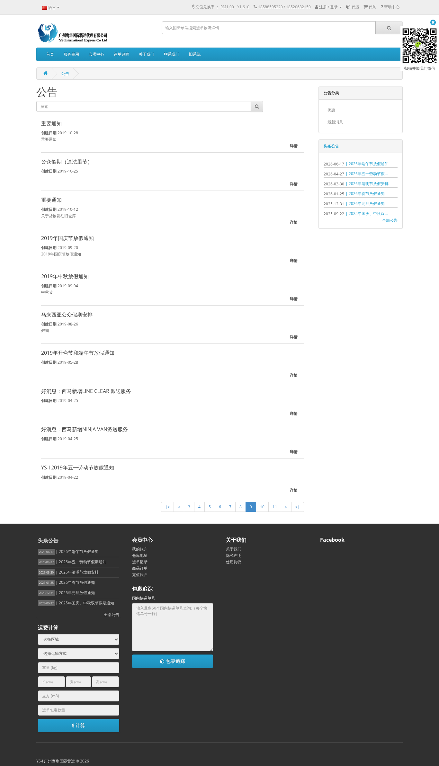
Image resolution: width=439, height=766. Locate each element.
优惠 (331, 110)
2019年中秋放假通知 (65, 276)
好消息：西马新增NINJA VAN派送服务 (84, 429)
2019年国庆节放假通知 (67, 238)
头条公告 (331, 146)
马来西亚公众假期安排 (67, 314)
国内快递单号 (143, 598)
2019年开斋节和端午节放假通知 (77, 352)
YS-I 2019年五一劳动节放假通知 (77, 467)
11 (275, 507)
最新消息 (335, 122)
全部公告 (390, 220)
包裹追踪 (175, 661)
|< (167, 507)
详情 (294, 145)
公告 (65, 73)
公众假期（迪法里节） (67, 161)
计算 (79, 725)
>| (297, 507)
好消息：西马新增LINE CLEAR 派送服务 (86, 391)
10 (262, 507)
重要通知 (51, 123)
